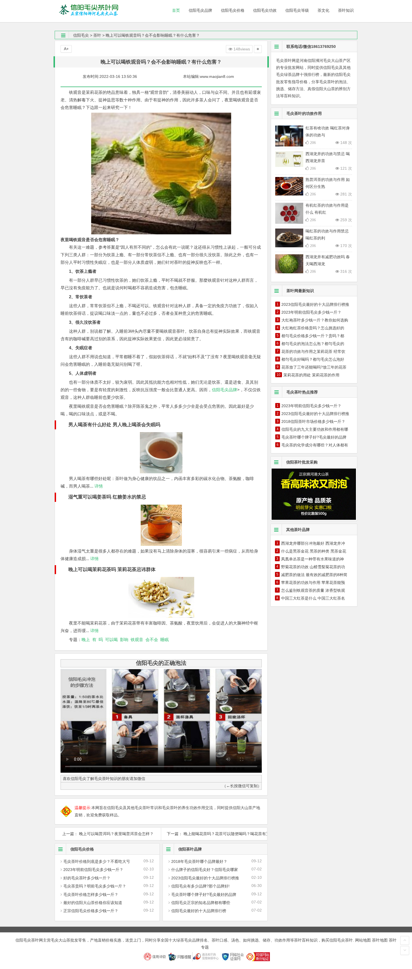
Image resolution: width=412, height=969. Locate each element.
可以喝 (111, 639)
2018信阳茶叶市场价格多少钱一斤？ (313, 421)
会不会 (151, 639)
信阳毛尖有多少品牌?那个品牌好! (200, 886)
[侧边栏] (258, 49)
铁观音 (137, 639)
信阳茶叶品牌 (190, 849)
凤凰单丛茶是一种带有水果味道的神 (312, 559)
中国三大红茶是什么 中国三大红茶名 (313, 598)
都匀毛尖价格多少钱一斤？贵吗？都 (312, 336)
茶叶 (97, 35)
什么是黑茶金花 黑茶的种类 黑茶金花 (313, 551)
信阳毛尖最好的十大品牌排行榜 (198, 911)
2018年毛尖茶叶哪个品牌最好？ (199, 861)
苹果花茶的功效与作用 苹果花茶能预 (313, 582)
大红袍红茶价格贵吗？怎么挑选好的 (312, 328)
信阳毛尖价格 (82, 849)
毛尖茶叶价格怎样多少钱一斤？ (90, 894)
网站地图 (363, 940)
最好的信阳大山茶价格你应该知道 (92, 902)
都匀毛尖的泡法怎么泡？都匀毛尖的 (312, 343)
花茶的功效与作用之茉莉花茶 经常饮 (313, 351)
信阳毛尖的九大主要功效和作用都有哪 (314, 429)
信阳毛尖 (81, 35)
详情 (98, 486)
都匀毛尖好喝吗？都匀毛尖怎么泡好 (312, 359)
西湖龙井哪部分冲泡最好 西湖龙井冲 (313, 543)
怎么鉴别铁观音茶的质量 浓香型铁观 (313, 590)
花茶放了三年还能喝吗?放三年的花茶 (313, 367)
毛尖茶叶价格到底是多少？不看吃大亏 (96, 861)
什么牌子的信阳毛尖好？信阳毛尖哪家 (204, 869)
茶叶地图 (380, 940)
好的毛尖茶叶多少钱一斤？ (86, 878)
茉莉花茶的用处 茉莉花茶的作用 (311, 375)
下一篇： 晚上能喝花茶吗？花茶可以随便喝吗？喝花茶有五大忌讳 (214, 833)
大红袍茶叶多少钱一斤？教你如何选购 (314, 320)
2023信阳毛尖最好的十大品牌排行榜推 (205, 878)
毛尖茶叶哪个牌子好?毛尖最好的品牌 (203, 894)
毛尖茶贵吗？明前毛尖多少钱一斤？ (94, 886)
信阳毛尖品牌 (224, 389)
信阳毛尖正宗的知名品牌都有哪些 (200, 902)
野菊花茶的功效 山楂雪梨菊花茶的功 (313, 567)
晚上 (86, 639)
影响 (124, 639)
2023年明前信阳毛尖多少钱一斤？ (93, 869)
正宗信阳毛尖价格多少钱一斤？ (90, 911)
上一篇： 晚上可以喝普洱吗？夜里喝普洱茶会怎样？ (108, 833)
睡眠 (164, 639)
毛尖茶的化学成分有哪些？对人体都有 (314, 445)
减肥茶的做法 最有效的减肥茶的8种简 (314, 574)
